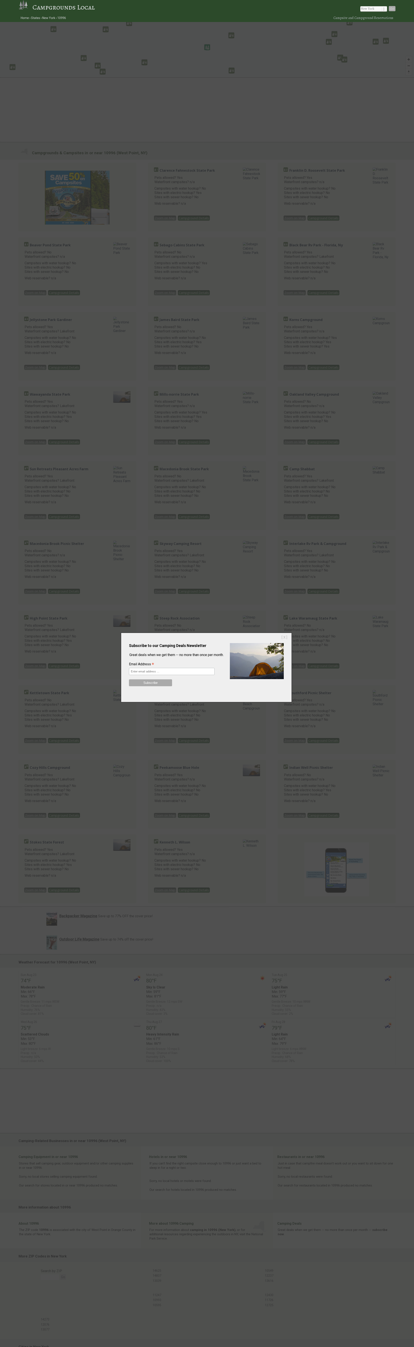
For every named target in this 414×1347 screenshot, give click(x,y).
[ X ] (284, 637)
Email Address (141, 664)
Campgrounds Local (64, 7)
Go (392, 8)
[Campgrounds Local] (26, 7)
